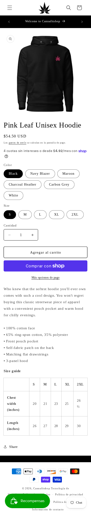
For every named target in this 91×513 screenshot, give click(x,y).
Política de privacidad (69, 494)
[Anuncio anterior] (9, 21)
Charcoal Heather (22, 184)
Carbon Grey (59, 184)
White (13, 195)
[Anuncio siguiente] (82, 21)
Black (13, 173)
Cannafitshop (41, 488)
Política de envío (64, 501)
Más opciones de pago (46, 277)
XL (56, 214)
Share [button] (13, 447)
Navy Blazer (40, 173)
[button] (9, 7)
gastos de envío (17, 142)
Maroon (68, 173)
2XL (75, 214)
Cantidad (10, 225)
